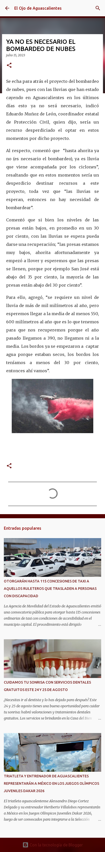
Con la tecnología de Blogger (56, 845)
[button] (9, 65)
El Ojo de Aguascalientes (38, 8)
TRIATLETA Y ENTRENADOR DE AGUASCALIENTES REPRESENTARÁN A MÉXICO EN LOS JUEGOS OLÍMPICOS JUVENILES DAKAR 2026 (51, 783)
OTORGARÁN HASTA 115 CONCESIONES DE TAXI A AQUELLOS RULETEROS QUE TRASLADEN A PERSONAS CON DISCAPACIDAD (50, 588)
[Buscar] (98, 8)
